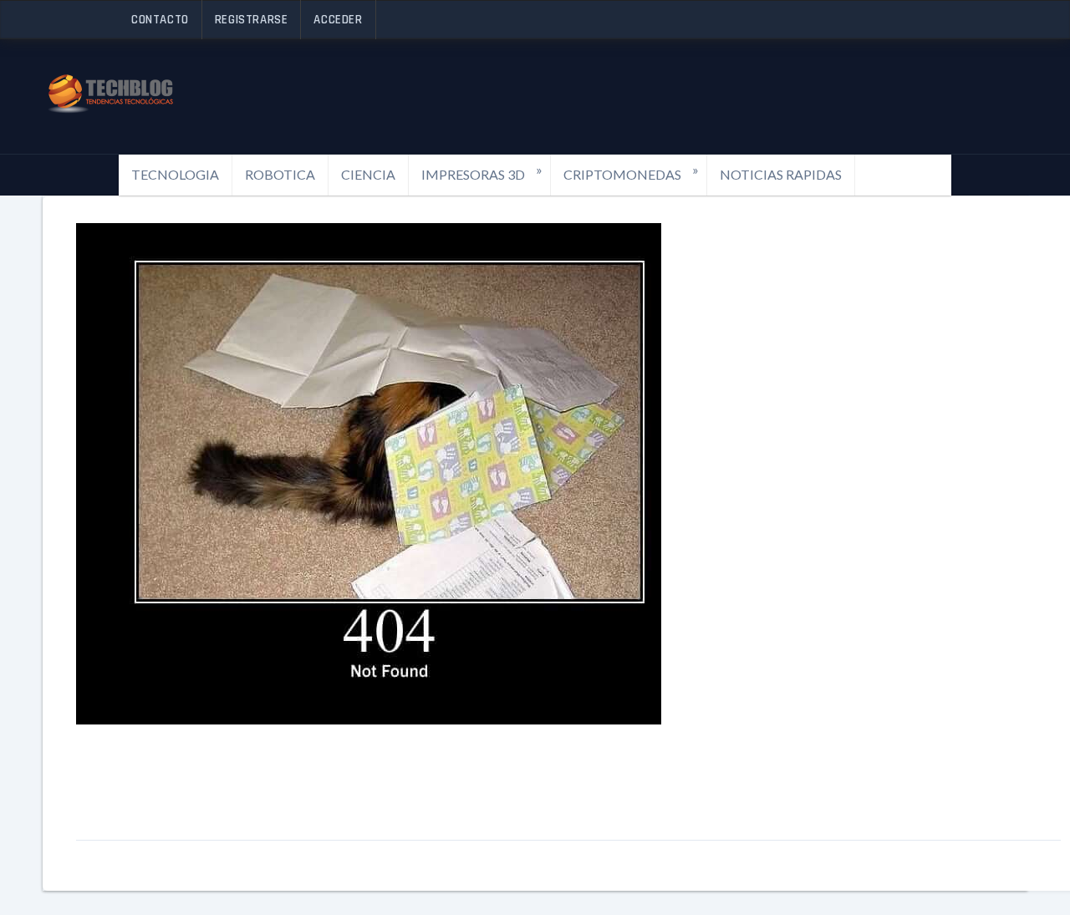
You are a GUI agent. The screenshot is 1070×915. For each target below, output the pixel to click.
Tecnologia (175, 174)
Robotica (280, 174)
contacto (160, 20)
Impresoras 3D (482, 171)
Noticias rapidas (781, 174)
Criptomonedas (631, 171)
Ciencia (368, 174)
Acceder (337, 20)
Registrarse (251, 20)
